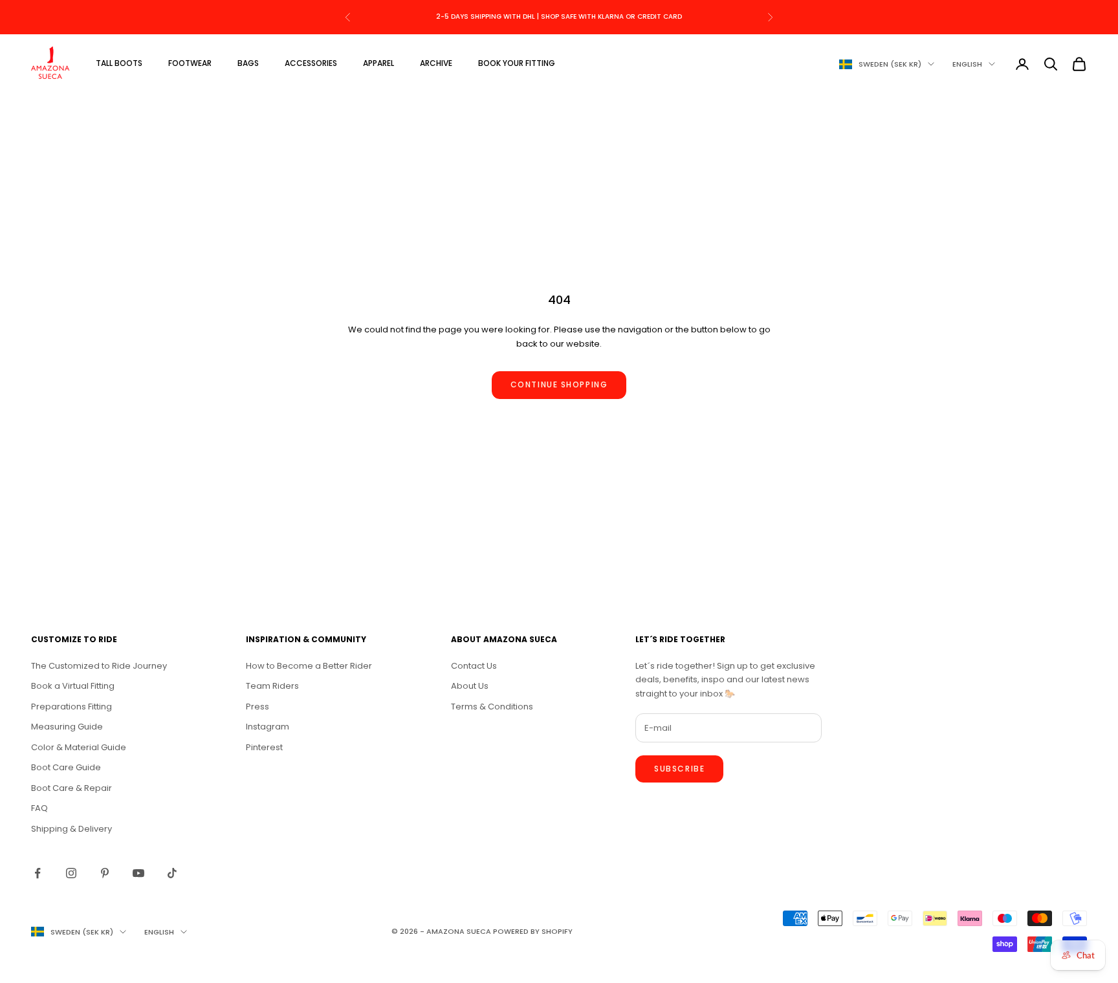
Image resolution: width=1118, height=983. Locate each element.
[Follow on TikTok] (172, 873)
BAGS (248, 63)
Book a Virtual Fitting (73, 686)
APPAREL (378, 63)
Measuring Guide (67, 726)
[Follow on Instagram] (71, 873)
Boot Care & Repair (71, 788)
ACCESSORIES (311, 63)
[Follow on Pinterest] (104, 873)
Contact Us (474, 666)
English (967, 64)
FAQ (39, 808)
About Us (469, 686)
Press (257, 706)
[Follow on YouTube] (138, 873)
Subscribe (679, 768)
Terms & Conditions (492, 706)
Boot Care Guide (66, 767)
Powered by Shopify (533, 931)
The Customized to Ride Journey (99, 666)
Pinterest (264, 747)
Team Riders (272, 686)
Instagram (267, 726)
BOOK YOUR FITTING (516, 63)
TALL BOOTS (119, 63)
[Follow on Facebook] (37, 873)
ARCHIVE (436, 63)
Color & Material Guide (78, 747)
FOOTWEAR (190, 63)
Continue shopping (559, 384)
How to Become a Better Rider (309, 666)
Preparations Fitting (71, 706)
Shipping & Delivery (71, 829)
